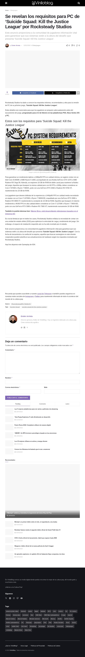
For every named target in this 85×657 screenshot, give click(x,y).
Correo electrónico (12, 387)
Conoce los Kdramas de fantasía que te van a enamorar (32, 449)
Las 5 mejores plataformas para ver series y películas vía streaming (36, 409)
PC (22, 622)
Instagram (29, 296)
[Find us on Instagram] (14, 598)
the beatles (51, 626)
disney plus (16, 615)
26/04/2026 (11, 515)
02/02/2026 (19, 524)
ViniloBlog (12, 650)
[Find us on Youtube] (21, 598)
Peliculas (29, 622)
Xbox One (28, 630)
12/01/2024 (27, 45)
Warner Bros (18, 630)
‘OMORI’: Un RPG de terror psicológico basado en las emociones (35, 433)
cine (54, 611)
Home (7, 10)
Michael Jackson (35, 618)
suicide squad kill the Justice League (34, 307)
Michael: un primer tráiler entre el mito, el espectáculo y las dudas (36, 522)
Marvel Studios (22, 618)
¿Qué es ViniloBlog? (11, 646)
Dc (66, 611)
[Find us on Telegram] (10, 598)
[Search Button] (79, 3)
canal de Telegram (44, 294)
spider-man (15, 626)
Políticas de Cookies (54, 646)
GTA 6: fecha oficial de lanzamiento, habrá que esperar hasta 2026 (36, 538)
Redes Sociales (58, 622)
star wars (24, 626)
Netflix (60, 618)
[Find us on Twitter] (6, 598)
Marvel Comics (10, 618)
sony (7, 626)
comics (61, 611)
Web (45, 387)
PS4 (45, 622)
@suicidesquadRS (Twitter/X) (21, 304)
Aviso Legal (24, 646)
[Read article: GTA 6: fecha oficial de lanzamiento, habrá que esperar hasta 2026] (9, 540)
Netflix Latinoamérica (12, 622)
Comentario (10, 350)
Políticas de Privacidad (38, 646)
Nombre (8, 378)
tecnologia (42, 626)
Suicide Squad (15, 307)
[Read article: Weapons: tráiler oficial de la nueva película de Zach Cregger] (9, 548)
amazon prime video (12, 611)
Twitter (37, 296)
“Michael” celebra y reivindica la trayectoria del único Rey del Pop (29, 513)
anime (30, 611)
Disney (8, 615)
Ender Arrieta (16, 45)
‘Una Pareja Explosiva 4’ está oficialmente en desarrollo (32, 417)
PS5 (50, 622)
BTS (49, 611)
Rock (67, 622)
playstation (37, 622)
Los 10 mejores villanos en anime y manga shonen (31, 441)
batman (43, 611)
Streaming (33, 626)
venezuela (60, 626)
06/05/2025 (19, 532)
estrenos (25, 615)
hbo (32, 615)
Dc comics (73, 611)
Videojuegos (13, 10)
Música (53, 618)
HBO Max (39, 615)
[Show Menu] (6, 3)
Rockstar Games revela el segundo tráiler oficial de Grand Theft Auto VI (37, 530)
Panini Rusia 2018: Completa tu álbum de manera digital (33, 425)
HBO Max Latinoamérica (51, 615)
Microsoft (45, 618)
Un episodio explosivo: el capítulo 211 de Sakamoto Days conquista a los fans (40, 554)
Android (23, 611)
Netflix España (69, 618)
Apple (36, 611)
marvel (70, 615)
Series (74, 622)
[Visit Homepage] (42, 3)
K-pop (63, 615)
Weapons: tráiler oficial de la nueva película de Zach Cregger (34, 546)
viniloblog (9, 630)
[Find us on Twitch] (18, 598)
